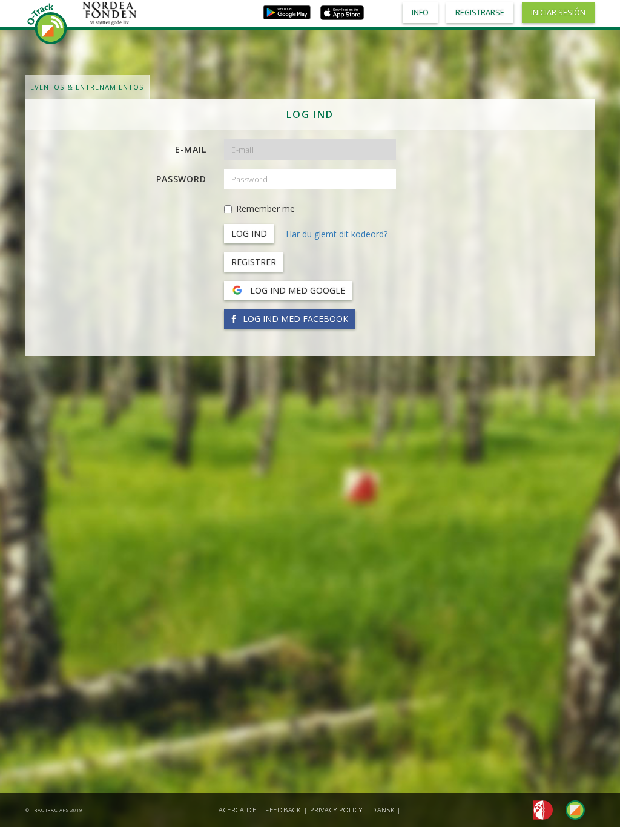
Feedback (283, 809)
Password (181, 179)
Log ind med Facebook (294, 319)
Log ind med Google (296, 290)
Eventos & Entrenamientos (87, 86)
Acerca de (238, 809)
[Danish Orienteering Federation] (540, 809)
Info (420, 12)
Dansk (383, 809)
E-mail (190, 149)
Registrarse (479, 12)
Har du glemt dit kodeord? (337, 234)
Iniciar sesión (558, 12)
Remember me (265, 208)
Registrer (253, 262)
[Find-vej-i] (570, 809)
